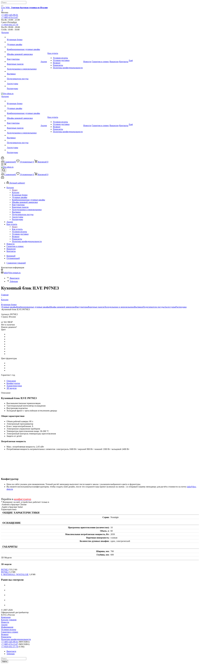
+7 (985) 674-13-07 (9, 17)
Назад (14, 190)
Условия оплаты (8, 629)
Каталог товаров (8, 620)
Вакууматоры (81, 307)
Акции (4, 624)
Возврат (5, 634)
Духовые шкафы (8, 307)
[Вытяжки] (23, 71)
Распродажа (181, 307)
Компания (5, 617)
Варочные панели (96, 307)
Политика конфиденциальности (16, 639)
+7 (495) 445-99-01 (9, 15)
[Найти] (2, 5)
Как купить (17, 229)
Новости (5, 622)
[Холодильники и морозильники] (23, 66)
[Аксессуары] (23, 81)
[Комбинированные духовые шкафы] (23, 47)
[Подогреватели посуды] (23, 76)
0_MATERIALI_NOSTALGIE (15, 574)
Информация (7, 627)
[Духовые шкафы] (23, 42)
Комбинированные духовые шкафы (32, 307)
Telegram (14, 281)
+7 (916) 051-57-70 (9, 25)
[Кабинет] (2, 158)
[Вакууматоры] (23, 57)
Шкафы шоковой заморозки (62, 307)
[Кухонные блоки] (23, 37)
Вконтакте (14, 278)
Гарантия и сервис (9, 632)
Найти (4, 661)
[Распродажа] (23, 86)
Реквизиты (6, 637)
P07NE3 (5, 569)
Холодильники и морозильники (119, 307)
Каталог (15, 192)
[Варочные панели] (23, 61)
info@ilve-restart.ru (12, 273)
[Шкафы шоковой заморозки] (23, 52)
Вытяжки (138, 307)
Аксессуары (170, 307)
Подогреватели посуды (153, 307)
